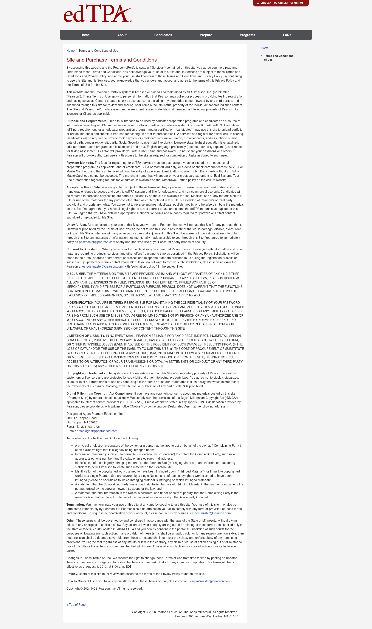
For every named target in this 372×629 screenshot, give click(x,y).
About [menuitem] (122, 35)
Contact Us (296, 2)
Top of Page (77, 604)
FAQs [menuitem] (287, 35)
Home (71, 50)
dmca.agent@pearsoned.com (97, 431)
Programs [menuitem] (247, 35)
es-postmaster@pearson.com (95, 242)
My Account (281, 2)
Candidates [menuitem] (163, 35)
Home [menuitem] (85, 35)
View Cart (266, 2)
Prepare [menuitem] (206, 35)
